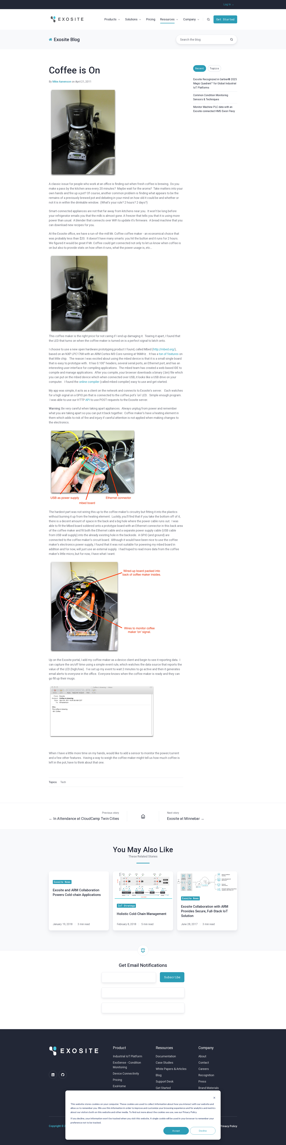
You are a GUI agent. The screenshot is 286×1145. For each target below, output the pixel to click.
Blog (159, 1075)
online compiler (89, 381)
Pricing (150, 19)
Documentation (166, 1056)
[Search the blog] (231, 39)
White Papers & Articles (171, 1069)
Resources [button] (167, 19)
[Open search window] (208, 19)
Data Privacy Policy (225, 1126)
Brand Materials (208, 1088)
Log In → (228, 4)
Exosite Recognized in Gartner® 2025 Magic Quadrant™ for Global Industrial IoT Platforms (215, 83)
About (202, 1056)
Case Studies (164, 1062)
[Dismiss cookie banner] (214, 1098)
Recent (199, 68)
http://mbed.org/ (164, 349)
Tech (63, 782)
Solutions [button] (131, 19)
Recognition (206, 1075)
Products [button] (110, 19)
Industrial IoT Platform (127, 1056)
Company (206, 1048)
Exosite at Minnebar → (185, 819)
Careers (203, 1069)
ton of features (169, 354)
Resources (164, 1048)
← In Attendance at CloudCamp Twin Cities (84, 819)
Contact (203, 1062)
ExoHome (119, 1086)
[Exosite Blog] (143, 816)
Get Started (225, 19)
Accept (176, 1130)
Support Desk (164, 1081)
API (87, 400)
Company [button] (189, 19)
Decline (203, 1130)
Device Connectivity (126, 1073)
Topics (214, 68)
